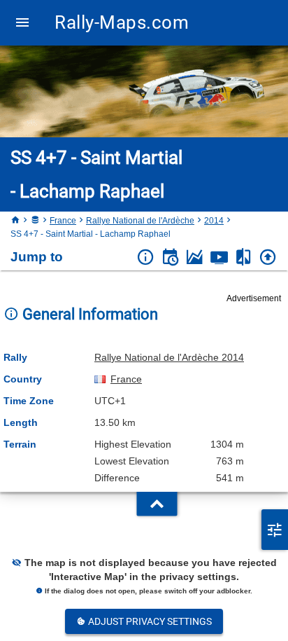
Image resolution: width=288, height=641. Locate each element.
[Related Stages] (243, 257)
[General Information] (146, 257)
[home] (15, 221)
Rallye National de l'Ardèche (140, 221)
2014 (214, 221)
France (63, 221)
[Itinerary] (170, 257)
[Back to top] (268, 257)
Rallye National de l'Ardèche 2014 (169, 357)
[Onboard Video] (219, 257)
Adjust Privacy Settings (149, 621)
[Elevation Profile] (194, 257)
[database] (35, 221)
